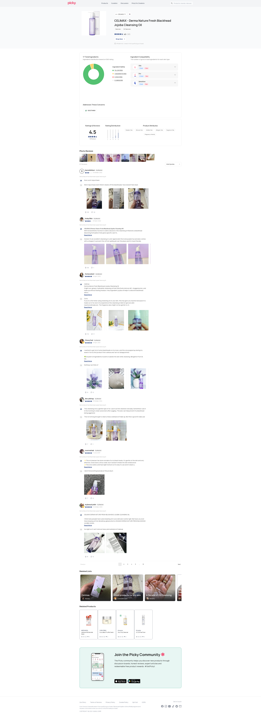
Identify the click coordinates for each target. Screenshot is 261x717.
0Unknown (118, 80)
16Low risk (118, 70)
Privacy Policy (110, 702)
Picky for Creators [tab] (138, 3)
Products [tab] (104, 3)
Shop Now (119, 39)
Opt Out (135, 702)
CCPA (144, 702)
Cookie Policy (123, 702)
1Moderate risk (120, 74)
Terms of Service (96, 702)
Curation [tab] (114, 3)
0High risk (118, 77)
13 (143, 564)
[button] (173, 164)
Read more (88, 235)
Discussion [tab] (124, 3)
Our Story (83, 702)
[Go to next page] (179, 564)
